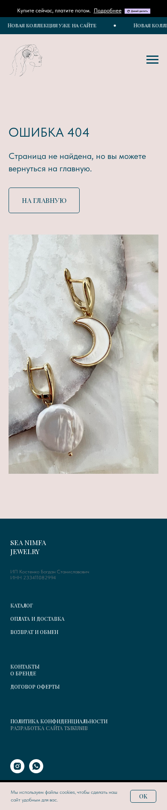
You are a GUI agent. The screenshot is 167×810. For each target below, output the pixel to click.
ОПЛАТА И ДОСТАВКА (37, 618)
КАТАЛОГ (21, 605)
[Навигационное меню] (152, 60)
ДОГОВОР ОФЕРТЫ (35, 686)
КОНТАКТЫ (24, 666)
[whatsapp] (36, 771)
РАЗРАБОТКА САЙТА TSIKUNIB (49, 728)
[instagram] (17, 771)
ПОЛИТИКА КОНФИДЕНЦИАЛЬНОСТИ (58, 721)
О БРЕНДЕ (23, 673)
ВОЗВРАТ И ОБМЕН (34, 631)
